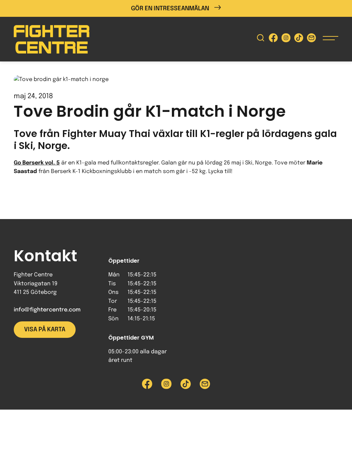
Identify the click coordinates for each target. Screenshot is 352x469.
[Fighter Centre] (51, 39)
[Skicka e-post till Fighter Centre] (311, 39)
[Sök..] (260, 39)
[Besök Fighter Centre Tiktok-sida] (298, 39)
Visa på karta (44, 330)
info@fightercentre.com (47, 310)
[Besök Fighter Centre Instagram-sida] (286, 39)
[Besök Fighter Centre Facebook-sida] (273, 39)
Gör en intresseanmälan (170, 8)
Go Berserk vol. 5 (37, 163)
